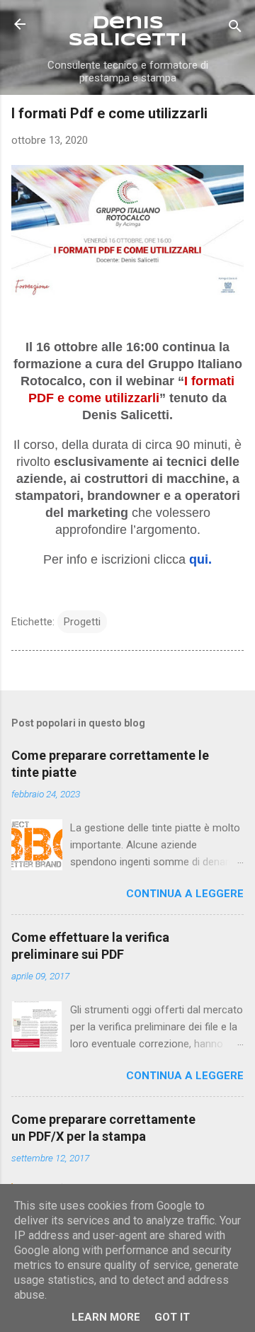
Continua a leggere (185, 893)
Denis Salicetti (128, 32)
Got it (172, 1317)
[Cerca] (235, 28)
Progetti (82, 621)
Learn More (106, 1317)
